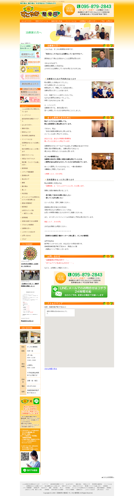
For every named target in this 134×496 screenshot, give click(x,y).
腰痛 (23, 182)
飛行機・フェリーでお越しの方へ (93, 486)
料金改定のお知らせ (27, 321)
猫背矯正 (25, 207)
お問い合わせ (26, 235)
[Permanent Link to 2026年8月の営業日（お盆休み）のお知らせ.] (30, 253)
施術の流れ (25, 128)
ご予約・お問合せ (106, 21)
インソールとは (70, 21)
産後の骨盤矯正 (27, 203)
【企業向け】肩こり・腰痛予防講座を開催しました (30, 285)
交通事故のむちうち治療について (34, 486)
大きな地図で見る (50, 369)
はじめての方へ (26, 21)
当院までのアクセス (28, 158)
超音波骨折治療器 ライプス (57, 484)
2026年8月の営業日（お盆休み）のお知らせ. (29, 265)
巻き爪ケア (25, 179)
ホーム (22, 43)
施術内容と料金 (56, 21)
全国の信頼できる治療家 (30, 221)
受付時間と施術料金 (28, 135)
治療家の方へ (26, 228)
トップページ (26, 115)
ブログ (24, 239)
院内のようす (26, 132)
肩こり (24, 190)
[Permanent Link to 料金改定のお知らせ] (30, 303)
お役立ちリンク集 (28, 210)
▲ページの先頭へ (108, 477)
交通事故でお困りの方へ (88, 21)
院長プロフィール (42, 21)
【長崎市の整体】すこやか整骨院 (67, 493)
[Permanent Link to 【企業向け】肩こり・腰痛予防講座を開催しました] (30, 275)
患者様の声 (25, 175)
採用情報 (25, 217)
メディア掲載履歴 (28, 172)
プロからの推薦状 (28, 224)
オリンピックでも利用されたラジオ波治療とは (83, 487)
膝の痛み (25, 186)
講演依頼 (25, 168)
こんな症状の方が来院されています (31, 484)
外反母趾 (25, 193)
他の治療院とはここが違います (52, 486)
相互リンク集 (28, 213)
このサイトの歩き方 (28, 232)
